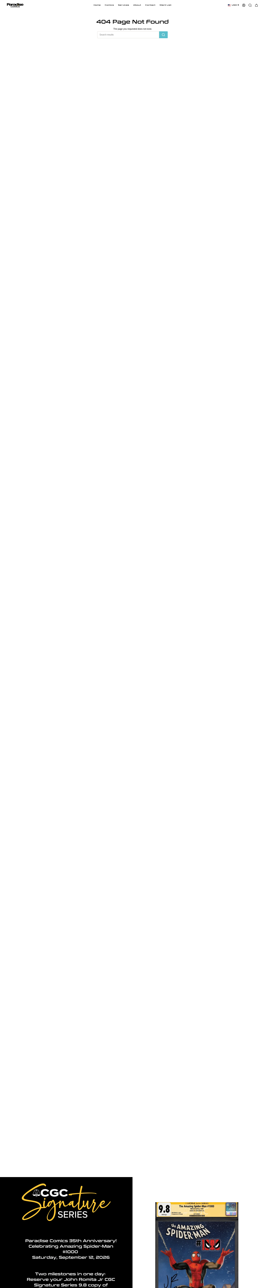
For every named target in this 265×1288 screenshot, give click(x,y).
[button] (109, 5)
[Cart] (256, 5)
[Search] (163, 34)
